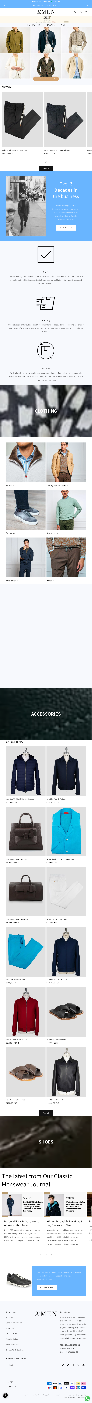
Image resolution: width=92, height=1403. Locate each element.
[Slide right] (51, 161)
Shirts (9, 485)
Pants (49, 580)
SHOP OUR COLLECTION (46, 79)
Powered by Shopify (33, 1395)
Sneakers (10, 533)
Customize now (46, 1287)
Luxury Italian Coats (56, 485)
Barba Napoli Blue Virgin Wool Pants (15, 150)
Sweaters (50, 533)
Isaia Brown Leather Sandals (16, 1100)
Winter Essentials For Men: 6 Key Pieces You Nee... (64, 1223)
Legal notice (82, 1397)
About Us (9, 1317)
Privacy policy (56, 1395)
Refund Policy (11, 1334)
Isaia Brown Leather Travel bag (17, 919)
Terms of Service (12, 1344)
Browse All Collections (14, 1350)
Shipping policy (81, 1395)
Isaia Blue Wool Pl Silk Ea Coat (57, 979)
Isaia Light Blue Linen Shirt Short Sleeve (60, 859)
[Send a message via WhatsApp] (87, 1398)
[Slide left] (40, 161)
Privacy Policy (11, 1328)
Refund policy (46, 1395)
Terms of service (69, 1395)
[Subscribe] (46, 1365)
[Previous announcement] (4, 5)
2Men (25, 1395)
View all (46, 168)
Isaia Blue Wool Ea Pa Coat (56, 799)
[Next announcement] (87, 5)
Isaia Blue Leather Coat (54, 1100)
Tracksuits (11, 580)
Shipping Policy (12, 1339)
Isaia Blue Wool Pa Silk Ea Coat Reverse (20, 799)
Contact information (69, 1397)
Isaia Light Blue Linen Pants (16, 979)
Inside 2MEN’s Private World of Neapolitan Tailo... (21, 1223)
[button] (5, 12)
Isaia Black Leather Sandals (56, 1040)
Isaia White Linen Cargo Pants (56, 919)
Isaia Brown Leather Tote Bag (16, 859)
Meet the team (66, 228)
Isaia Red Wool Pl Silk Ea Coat (16, 1040)
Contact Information (14, 1323)
